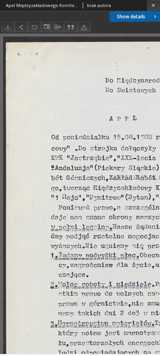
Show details (131, 16)
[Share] (21, 27)
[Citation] (70, 27)
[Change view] (45, 27)
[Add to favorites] (34, 27)
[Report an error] (83, 27)
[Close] (153, 5)
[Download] (7, 27)
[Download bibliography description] (57, 27)
